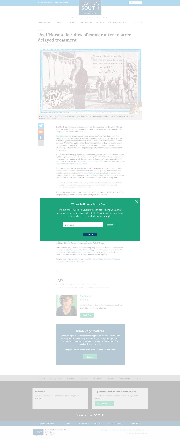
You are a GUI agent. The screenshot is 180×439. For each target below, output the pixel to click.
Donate (90, 234)
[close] (136, 201)
